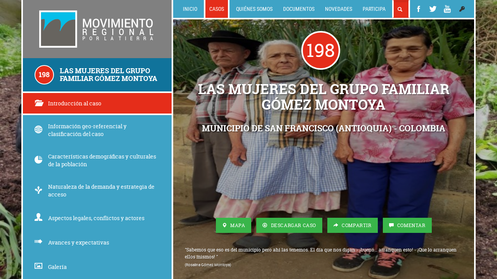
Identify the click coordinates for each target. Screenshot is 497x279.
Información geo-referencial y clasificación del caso (87, 130)
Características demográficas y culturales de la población (102, 160)
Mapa (237, 225)
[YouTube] (447, 9)
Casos (216, 8)
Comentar (410, 225)
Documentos (299, 8)
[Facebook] (418, 9)
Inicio (190, 8)
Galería (57, 266)
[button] (462, 9)
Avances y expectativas (78, 242)
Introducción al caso (74, 103)
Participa (374, 8)
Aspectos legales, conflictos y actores (96, 218)
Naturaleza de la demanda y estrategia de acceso (101, 190)
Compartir (356, 225)
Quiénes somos (254, 8)
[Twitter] (433, 9)
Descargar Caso (292, 225)
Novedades (338, 8)
